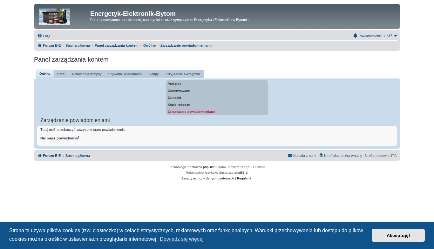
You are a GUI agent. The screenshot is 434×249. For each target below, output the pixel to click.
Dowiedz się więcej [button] (182, 239)
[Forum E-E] (63, 15)
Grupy (154, 74)
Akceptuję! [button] (398, 235)
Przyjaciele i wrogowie (183, 74)
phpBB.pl (241, 172)
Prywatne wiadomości (125, 74)
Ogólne (45, 73)
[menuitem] (43, 36)
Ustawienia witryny (87, 74)
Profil (61, 74)
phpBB (208, 167)
